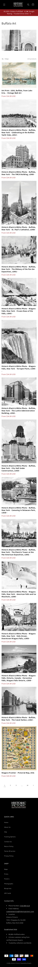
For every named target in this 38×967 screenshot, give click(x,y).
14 (27, 785)
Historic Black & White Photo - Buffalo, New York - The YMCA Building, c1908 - (19, 173)
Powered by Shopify (25, 963)
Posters (6, 879)
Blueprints (7, 888)
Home (6, 822)
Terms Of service (9, 851)
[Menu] (4, 4)
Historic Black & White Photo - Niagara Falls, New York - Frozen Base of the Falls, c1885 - (19, 311)
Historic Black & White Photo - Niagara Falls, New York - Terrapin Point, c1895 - (19, 368)
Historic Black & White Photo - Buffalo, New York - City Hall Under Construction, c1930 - (19, 468)
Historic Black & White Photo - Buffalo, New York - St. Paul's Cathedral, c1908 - (19, 228)
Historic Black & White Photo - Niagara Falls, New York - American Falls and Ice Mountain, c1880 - (19, 594)
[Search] (28, 4)
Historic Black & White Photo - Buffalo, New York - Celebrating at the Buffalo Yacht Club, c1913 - (19, 132)
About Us (7, 827)
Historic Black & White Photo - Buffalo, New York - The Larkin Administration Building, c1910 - (19, 410)
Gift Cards (7, 893)
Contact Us (8, 842)
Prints (6, 874)
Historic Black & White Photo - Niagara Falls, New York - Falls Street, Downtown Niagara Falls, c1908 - (19, 636)
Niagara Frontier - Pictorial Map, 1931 (18, 773)
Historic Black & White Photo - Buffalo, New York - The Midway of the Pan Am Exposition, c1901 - (19, 269)
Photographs (8, 884)
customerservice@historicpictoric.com (20, 911)
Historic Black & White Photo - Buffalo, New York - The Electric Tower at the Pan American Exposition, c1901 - (19, 552)
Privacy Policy (8, 856)
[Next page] (33, 785)
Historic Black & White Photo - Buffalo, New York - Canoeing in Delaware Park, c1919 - (19, 510)
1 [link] (4, 785)
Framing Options (10, 837)
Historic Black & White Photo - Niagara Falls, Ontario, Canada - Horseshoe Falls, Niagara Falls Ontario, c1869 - (19, 678)
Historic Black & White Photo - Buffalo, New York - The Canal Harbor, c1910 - (19, 718)
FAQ (5, 832)
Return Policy (8, 846)
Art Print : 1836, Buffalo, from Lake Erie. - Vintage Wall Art (17, 91)
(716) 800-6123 (25, 906)
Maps (6, 869)
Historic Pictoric (15, 963)
